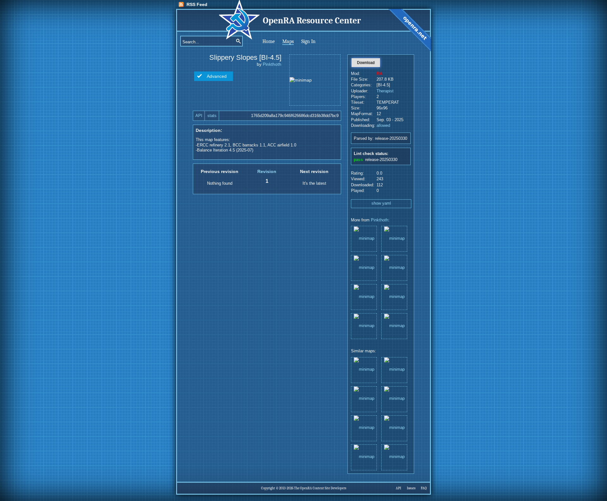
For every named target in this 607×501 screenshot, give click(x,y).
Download (366, 62)
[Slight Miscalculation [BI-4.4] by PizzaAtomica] (394, 428)
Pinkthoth (272, 64)
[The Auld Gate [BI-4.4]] (394, 238)
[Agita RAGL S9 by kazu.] (364, 457)
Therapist (385, 91)
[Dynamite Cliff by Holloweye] (364, 399)
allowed (383, 125)
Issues (411, 488)
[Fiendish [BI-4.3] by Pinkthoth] (364, 369)
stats (212, 116)
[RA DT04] (394, 267)
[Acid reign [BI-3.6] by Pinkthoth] (394, 457)
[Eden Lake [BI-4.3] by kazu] (394, 369)
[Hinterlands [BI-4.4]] (394, 296)
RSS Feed (197, 4)
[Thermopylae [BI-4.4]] (364, 267)
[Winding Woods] (364, 296)
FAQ (424, 488)
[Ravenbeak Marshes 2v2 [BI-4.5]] (364, 238)
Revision (266, 171)
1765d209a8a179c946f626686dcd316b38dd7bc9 (295, 116)
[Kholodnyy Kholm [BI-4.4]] (394, 325)
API (198, 116)
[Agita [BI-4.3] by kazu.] (364, 428)
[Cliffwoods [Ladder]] (364, 325)
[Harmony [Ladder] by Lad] (394, 399)
